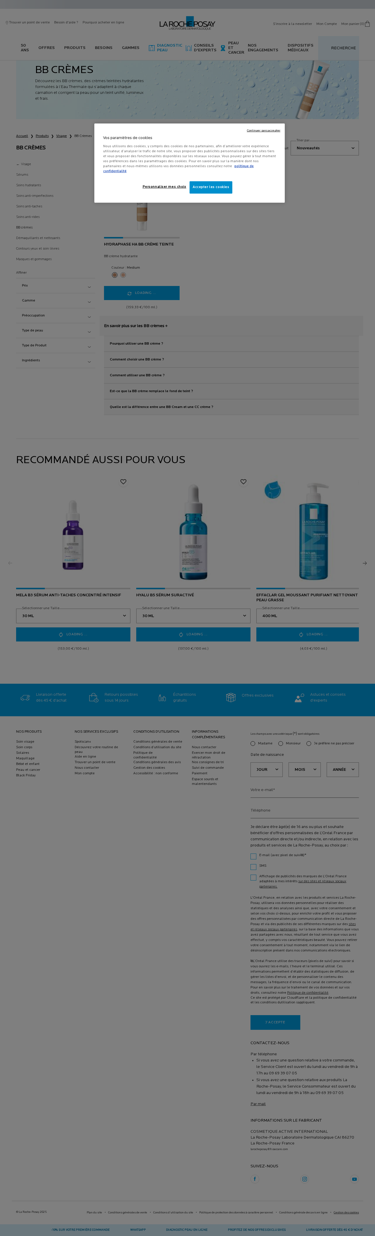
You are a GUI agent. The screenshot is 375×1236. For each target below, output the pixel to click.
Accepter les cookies (211, 187)
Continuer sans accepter (263, 130)
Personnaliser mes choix (164, 187)
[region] (189, 163)
